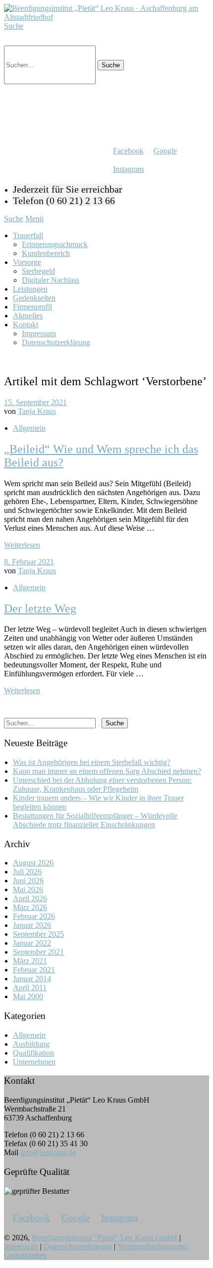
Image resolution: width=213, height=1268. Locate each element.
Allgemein (29, 428)
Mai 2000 (28, 996)
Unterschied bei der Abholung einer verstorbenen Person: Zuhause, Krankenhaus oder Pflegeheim (102, 784)
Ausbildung (31, 1044)
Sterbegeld (38, 271)
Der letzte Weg (40, 608)
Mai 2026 (28, 889)
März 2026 (30, 907)
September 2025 (38, 934)
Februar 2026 (34, 916)
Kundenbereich (46, 253)
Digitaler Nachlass (50, 280)
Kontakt (25, 324)
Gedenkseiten (34, 298)
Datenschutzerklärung (56, 342)
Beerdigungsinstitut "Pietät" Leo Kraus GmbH (104, 1237)
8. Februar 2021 (29, 562)
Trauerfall (28, 235)
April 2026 (30, 898)
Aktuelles (28, 315)
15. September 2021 (35, 402)
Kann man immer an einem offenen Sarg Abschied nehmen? (107, 771)
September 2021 (38, 952)
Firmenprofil (32, 307)
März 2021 (30, 961)
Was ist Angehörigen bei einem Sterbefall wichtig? (91, 762)
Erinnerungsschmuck (55, 244)
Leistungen (30, 289)
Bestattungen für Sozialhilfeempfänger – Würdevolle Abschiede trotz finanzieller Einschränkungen (95, 820)
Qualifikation (33, 1053)
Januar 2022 (32, 943)
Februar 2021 (34, 969)
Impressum (39, 333)
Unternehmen (34, 1062)
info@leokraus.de (48, 1152)
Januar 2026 (32, 925)
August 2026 (33, 863)
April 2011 (30, 987)
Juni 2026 (28, 880)
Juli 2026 (27, 871)
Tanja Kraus (37, 411)
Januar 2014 (32, 978)
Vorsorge (27, 262)
